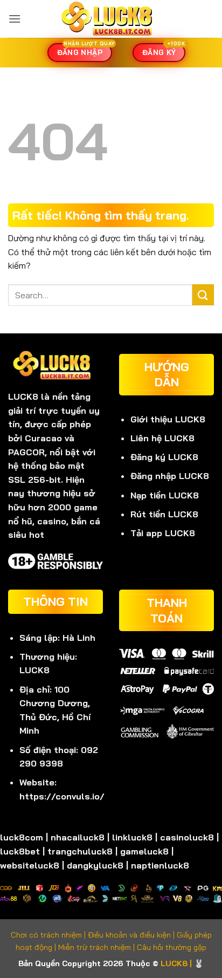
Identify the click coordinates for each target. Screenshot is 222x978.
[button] (14, 18)
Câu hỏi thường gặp (171, 947)
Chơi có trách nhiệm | (49, 935)
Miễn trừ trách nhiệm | (97, 947)
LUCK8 (23, 396)
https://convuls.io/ (62, 796)
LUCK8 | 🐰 (182, 963)
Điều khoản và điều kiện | (132, 935)
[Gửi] (203, 294)
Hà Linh (79, 637)
